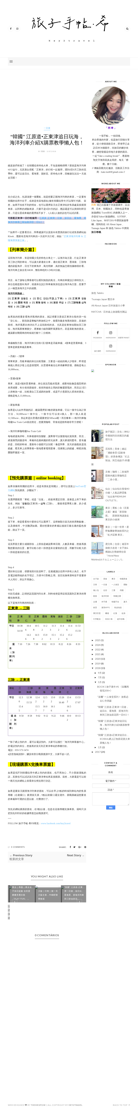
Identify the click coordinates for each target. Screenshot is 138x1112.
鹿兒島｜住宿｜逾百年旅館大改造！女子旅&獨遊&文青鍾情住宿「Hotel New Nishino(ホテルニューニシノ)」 (110, 551)
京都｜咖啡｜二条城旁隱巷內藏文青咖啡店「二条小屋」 (117, 475)
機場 (107, 613)
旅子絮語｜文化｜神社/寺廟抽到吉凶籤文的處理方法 (117, 435)
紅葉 (115, 613)
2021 (97, 654)
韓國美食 (123, 578)
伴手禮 (104, 601)
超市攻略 (121, 619)
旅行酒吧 (97, 351)
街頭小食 (109, 619)
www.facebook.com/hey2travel (56, 823)
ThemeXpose (38, 1105)
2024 (97, 644)
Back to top (120, 1105)
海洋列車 (105, 596)
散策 (95, 596)
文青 (95, 584)
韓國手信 (115, 601)
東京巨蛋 (97, 613)
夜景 (95, 607)
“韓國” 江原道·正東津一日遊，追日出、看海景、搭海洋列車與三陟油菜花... (74, 893)
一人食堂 (115, 584)
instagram (111, 338)
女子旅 (96, 578)
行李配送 (97, 619)
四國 (122, 590)
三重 (113, 590)
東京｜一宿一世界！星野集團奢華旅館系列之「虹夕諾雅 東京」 (117, 530)
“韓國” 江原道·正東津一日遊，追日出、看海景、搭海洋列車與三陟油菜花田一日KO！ (113, 710)
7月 (100, 677)
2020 (97, 658)
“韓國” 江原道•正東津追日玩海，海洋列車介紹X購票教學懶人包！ (113, 724)
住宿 (105, 590)
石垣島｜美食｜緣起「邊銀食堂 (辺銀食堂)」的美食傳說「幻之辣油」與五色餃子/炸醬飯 (110, 456)
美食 (105, 578)
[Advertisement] (47, 103)
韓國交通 (117, 596)
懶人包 (96, 590)
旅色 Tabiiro (97, 293)
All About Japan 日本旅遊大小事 (108, 305)
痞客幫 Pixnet (123, 338)
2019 (97, 663)
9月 (100, 672)
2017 (97, 751)
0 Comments (18, 847)
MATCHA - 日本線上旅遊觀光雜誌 (109, 311)
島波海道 (118, 607)
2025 (97, 640)
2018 (97, 668)
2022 (97, 649)
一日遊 (47, 128)
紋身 (123, 613)
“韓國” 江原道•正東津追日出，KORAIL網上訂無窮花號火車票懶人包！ (113, 739)
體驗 (125, 584)
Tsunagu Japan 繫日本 (103, 299)
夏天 (125, 601)
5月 (100, 682)
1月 (100, 747)
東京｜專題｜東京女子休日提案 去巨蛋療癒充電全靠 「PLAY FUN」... (22, 893)
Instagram (111, 351)
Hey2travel (75, 1105)
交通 (95, 601)
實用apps (105, 607)
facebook (97, 338)
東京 (113, 578)
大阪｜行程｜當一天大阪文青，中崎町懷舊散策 (48, 895)
